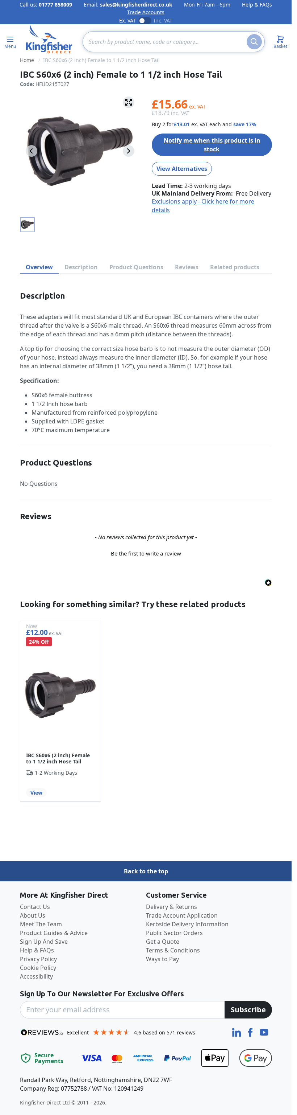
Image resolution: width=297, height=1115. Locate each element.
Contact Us (35, 907)
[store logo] (49, 38)
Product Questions (136, 267)
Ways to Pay (162, 959)
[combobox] (174, 41)
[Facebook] (251, 1032)
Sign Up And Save (44, 942)
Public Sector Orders (174, 933)
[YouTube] (264, 1032)
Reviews (186, 267)
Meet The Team (41, 924)
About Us (32, 915)
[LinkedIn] (237, 1032)
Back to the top (146, 871)
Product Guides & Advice (54, 933)
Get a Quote (162, 942)
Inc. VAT (163, 20)
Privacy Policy (38, 959)
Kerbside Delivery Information (187, 924)
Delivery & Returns (171, 907)
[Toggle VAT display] (144, 20)
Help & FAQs (257, 4)
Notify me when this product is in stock (212, 144)
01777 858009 (55, 4)
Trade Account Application (182, 915)
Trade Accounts (145, 12)
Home (27, 60)
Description (81, 267)
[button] (146, 552)
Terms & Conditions (173, 950)
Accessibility (36, 976)
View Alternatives (181, 169)
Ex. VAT (127, 20)
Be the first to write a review (146, 553)
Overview (39, 267)
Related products (234, 267)
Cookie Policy (38, 968)
